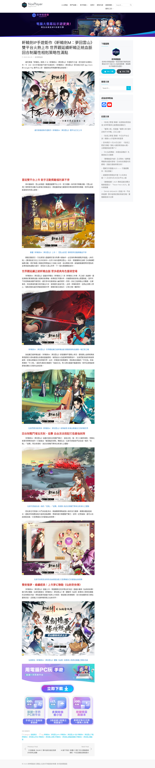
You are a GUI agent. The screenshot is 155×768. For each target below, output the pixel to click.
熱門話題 (73, 5)
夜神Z (92, 5)
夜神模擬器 (39, 57)
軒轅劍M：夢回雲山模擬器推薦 (65, 737)
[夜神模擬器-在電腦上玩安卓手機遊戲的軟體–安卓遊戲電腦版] (77, 25)
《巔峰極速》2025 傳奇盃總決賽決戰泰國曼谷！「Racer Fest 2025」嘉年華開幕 (115, 185)
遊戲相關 (108, 5)
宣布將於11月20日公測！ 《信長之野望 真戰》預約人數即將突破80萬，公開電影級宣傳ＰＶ (115, 145)
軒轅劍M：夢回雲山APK (52, 735)
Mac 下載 (125, 71)
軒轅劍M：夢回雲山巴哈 (30, 737)
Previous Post (42, 750)
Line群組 (64, 5)
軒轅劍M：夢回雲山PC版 (68, 735)
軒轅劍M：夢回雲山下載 (85, 735)
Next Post (75, 750)
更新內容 (100, 5)
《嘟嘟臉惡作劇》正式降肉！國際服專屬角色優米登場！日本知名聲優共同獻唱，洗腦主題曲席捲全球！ (115, 162)
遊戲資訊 (34, 735)
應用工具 (108, 8)
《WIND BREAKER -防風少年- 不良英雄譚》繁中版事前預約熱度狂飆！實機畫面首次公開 (115, 194)
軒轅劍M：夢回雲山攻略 (47, 737)
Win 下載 (110, 71)
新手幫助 (83, 5)
